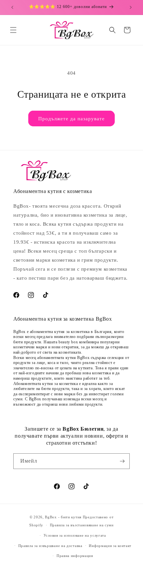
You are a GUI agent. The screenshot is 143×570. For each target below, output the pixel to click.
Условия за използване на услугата (75, 535)
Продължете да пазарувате (71, 118)
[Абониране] (122, 461)
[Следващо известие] (130, 7)
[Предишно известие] (12, 7)
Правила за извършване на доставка (50, 546)
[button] (13, 30)
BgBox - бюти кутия (63, 517)
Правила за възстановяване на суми (82, 525)
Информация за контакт (110, 546)
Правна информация (75, 556)
